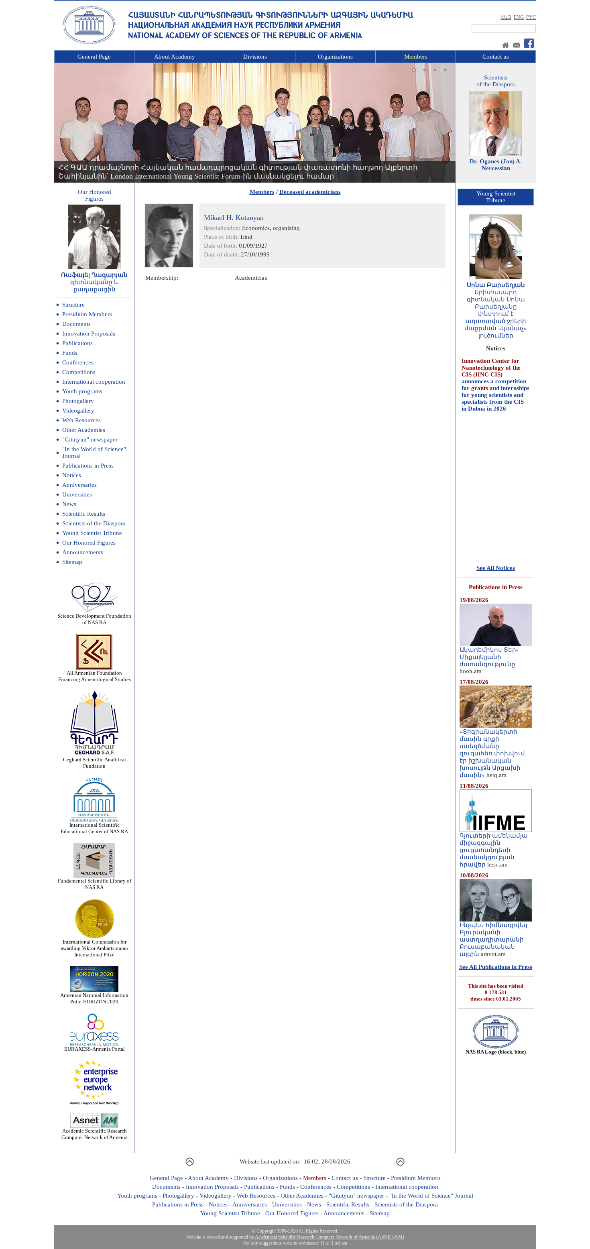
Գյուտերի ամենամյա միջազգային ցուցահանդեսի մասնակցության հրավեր (494, 850)
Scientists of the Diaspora (94, 523)
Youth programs (82, 391)
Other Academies (83, 430)
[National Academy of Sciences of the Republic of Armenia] (89, 43)
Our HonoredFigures (94, 195)
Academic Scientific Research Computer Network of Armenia (94, 1134)
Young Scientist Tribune (92, 533)
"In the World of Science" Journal (431, 1195)
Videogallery (78, 410)
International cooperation (93, 381)
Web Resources (81, 420)
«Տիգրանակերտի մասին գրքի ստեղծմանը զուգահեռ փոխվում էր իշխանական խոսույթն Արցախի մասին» (492, 753)
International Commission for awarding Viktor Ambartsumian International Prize (94, 948)
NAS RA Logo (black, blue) (496, 1052)
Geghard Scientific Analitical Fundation (94, 763)
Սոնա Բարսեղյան (496, 285)
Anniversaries (79, 485)
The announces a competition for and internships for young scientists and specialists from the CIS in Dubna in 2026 (495, 365)
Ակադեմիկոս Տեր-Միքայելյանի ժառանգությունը (489, 657)
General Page (94, 56)
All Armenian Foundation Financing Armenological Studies (94, 676)
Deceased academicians (310, 192)
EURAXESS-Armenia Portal (94, 1049)
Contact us (495, 56)
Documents (76, 324)
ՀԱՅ (505, 17)
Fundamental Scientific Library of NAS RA (94, 884)
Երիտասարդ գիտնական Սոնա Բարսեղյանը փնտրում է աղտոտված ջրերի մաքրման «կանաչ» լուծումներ (495, 314)
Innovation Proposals (88, 333)
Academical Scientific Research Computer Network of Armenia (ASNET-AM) (329, 1237)
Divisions (255, 56)
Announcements (82, 552)
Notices (71, 475)
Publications (77, 343)
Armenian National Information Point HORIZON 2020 (94, 998)
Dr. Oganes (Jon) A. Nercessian (496, 164)
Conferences (78, 362)
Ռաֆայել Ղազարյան (94, 275)
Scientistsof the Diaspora (495, 80)
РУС (531, 17)
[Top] (190, 1165)
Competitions (79, 372)
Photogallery (78, 401)
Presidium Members (87, 314)
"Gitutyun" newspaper (90, 439)
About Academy (174, 56)
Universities (77, 494)
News (69, 504)
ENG (519, 17)
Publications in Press (88, 465)
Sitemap (72, 562)
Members (415, 56)
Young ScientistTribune (495, 196)
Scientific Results (83, 514)
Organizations (335, 56)
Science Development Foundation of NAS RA (94, 619)
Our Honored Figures (89, 542)
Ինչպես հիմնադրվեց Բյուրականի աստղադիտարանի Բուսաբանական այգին (494, 939)
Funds (69, 353)
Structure (73, 304)
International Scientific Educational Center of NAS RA (94, 828)
